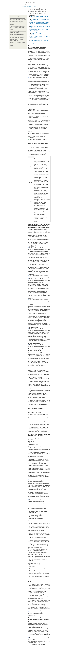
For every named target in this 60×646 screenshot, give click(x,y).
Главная (24, 6)
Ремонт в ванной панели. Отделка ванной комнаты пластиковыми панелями (39, 17)
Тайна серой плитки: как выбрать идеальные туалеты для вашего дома (17, 28)
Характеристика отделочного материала (40, 19)
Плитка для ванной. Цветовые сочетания (39, 40)
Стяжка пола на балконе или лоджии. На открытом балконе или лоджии (17, 23)
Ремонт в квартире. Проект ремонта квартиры (40, 26)
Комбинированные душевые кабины (39, 35)
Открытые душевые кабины (37, 32)
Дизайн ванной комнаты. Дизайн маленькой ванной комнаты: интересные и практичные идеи (39, 24)
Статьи (34, 6)
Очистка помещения (35, 39)
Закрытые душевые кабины (37, 33)
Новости (29, 6)
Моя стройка (30, 2)
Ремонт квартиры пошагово (37, 28)
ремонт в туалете (32, 635)
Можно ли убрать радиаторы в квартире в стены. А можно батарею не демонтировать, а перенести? (18, 36)
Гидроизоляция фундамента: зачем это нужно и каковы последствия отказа (18, 44)
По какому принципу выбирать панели (39, 20)
